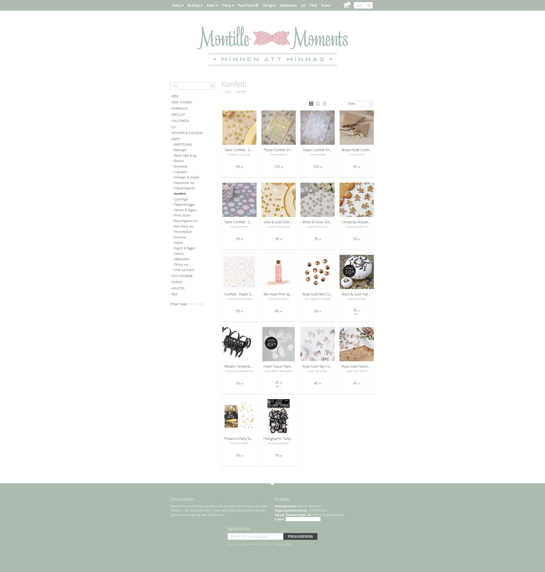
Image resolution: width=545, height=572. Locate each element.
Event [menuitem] (326, 5)
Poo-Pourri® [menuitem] (248, 5)
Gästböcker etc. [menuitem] (184, 183)
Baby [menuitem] (176, 5)
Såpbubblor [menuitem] (181, 259)
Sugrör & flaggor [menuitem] (184, 248)
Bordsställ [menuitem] (180, 166)
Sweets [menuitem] (179, 254)
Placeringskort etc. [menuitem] (186, 221)
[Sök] (369, 5)
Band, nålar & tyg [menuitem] (185, 155)
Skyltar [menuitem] (178, 243)
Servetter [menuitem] (180, 237)
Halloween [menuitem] (288, 5)
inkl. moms (196, 304)
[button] (311, 103)
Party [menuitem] (226, 5)
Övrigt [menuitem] (268, 5)
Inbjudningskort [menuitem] (184, 188)
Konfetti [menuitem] (180, 194)
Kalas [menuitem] (211, 5)
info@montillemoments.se (303, 519)
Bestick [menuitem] (179, 161)
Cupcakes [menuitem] (180, 172)
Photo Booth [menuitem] (182, 215)
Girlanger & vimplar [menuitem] (186, 177)
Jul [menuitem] (303, 5)
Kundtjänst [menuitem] (202, 16)
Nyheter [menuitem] (178, 288)
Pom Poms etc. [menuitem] (184, 226)
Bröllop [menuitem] (194, 5)
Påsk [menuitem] (313, 5)
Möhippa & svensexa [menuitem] (187, 133)
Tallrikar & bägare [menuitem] (185, 210)
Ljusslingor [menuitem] (181, 199)
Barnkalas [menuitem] (180, 108)
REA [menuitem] (174, 294)
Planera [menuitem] (183, 16)
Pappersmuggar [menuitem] (184, 204)
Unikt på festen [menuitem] (184, 270)
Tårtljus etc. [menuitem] (181, 264)
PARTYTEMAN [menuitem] (183, 145)
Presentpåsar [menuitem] (183, 232)
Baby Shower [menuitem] (182, 102)
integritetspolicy (283, 544)
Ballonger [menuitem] (180, 150)
